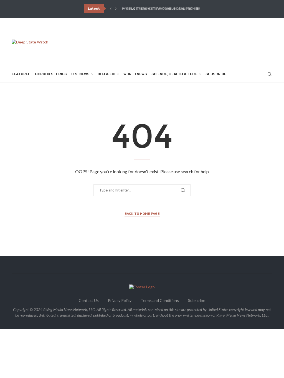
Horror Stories (51, 74)
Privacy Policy (119, 300)
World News (135, 74)
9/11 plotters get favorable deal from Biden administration (177, 9)
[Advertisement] (171, 41)
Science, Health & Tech (174, 74)
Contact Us (89, 300)
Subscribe (216, 74)
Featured (21, 74)
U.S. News (80, 74)
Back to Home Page (142, 214)
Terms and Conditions (160, 300)
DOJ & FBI (106, 74)
